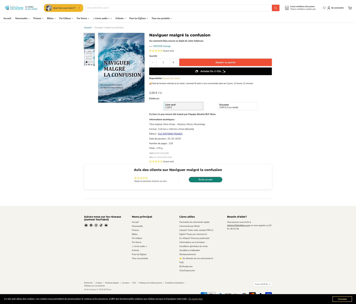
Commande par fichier (189, 226)
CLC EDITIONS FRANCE (170, 133)
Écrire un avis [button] (205, 179)
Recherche (88, 283)
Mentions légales (112, 283)
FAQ (181, 262)
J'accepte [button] (342, 299)
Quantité (153, 56)
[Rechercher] (275, 8)
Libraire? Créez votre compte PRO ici (196, 230)
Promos (37, 18)
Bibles (50, 18)
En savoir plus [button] (196, 299)
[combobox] (178, 8)
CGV (134, 283)
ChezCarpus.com (187, 270)
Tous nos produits (161, 18)
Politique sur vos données (94, 286)
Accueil (7, 18)
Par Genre (82, 18)
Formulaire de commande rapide (194, 222)
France (261, 284)
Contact (99, 283)
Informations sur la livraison (192, 242)
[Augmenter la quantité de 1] (173, 62)
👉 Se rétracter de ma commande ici (196, 258)
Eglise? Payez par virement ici (193, 234)
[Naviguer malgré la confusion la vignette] (89, 41)
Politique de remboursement (150, 283)
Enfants (120, 18)
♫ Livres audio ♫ (101, 18)
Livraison (125, 283)
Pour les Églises (137, 18)
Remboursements (187, 254)
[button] (156, 50)
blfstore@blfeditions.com (238, 225)
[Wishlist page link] (324, 8)
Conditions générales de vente (193, 246)
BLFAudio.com (186, 266)
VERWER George (162, 46)
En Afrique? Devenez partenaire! (194, 238)
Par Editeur (65, 18)
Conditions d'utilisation (189, 250)
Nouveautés (21, 18)
